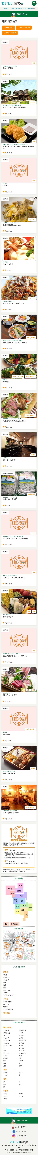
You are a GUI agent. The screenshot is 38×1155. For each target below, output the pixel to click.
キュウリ (6, 1038)
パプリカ (21, 1050)
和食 (4, 985)
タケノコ (6, 1043)
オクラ (21, 1033)
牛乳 (4, 1084)
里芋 (4, 1066)
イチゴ (5, 1075)
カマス (21, 1094)
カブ (4, 1035)
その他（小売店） (8, 1009)
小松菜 (5, 1058)
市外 (6, 924)
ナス (4, 1048)
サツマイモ (6, 1040)
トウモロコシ (7, 1045)
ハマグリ (21, 1096)
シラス (5, 1096)
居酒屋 (5, 992)
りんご (21, 1072)
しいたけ (6, 1030)
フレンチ (6, 980)
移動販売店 (14, 924)
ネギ (4, 1050)
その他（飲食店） (8, 995)
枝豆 (4, 1061)
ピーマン (6, 1053)
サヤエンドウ (23, 1040)
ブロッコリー (23, 1053)
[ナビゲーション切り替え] (34, 3)
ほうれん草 (6, 1033)
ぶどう (5, 1072)
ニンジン (21, 1048)
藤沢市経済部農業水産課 (24, 1150)
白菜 (4, 1063)
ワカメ (5, 1099)
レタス (5, 1056)
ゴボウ (21, 1038)
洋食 (4, 987)
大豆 (20, 1056)
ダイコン (21, 1043)
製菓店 (5, 1007)
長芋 (20, 1066)
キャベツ (21, 1035)
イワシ (5, 1094)
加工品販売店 (7, 1002)
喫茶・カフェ (7, 990)
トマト (21, 1045)
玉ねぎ (21, 1061)
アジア (5, 975)
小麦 (20, 1058)
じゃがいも (22, 1030)
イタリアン (6, 977)
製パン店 (6, 1004)
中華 (4, 982)
